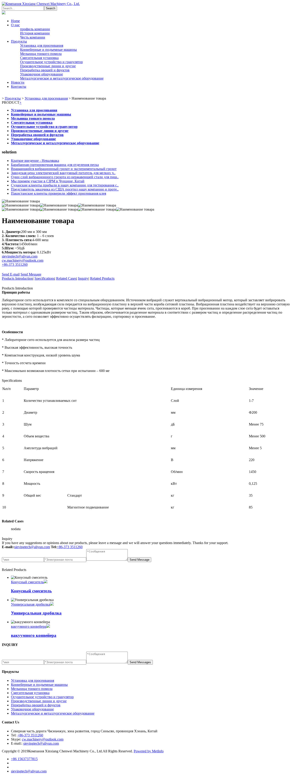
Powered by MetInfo (149, 751)
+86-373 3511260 (15, 264)
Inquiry (83, 278)
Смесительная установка (39, 58)
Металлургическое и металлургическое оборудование (62, 78)
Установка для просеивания (41, 45)
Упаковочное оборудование (41, 74)
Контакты (18, 86)
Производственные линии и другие (48, 66)
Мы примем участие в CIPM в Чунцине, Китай (47, 181)
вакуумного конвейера (28, 626)
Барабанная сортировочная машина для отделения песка (55, 165)
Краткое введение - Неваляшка (35, 161)
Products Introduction (17, 278)
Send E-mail (11, 274)
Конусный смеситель (27, 582)
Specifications (44, 278)
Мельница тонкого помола (41, 54)
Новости (17, 82)
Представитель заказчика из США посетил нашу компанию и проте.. (65, 189)
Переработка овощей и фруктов (45, 70)
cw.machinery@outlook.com (22, 260)
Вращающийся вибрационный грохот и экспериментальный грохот (64, 169)
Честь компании (32, 37)
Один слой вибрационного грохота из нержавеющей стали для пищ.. (65, 177)
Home (15, 21)
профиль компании (35, 29)
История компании (35, 33)
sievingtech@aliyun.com (19, 256)
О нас (15, 25)
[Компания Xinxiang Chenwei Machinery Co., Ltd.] (41, 4)
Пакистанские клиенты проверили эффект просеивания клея (58, 193)
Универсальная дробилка (30, 604)
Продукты (19, 41)
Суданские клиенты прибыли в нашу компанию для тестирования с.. (65, 185)
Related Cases (66, 278)
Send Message (31, 274)
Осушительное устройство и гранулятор (51, 62)
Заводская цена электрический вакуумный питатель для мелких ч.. (63, 173)
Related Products (102, 278)
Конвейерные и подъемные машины (48, 50)
